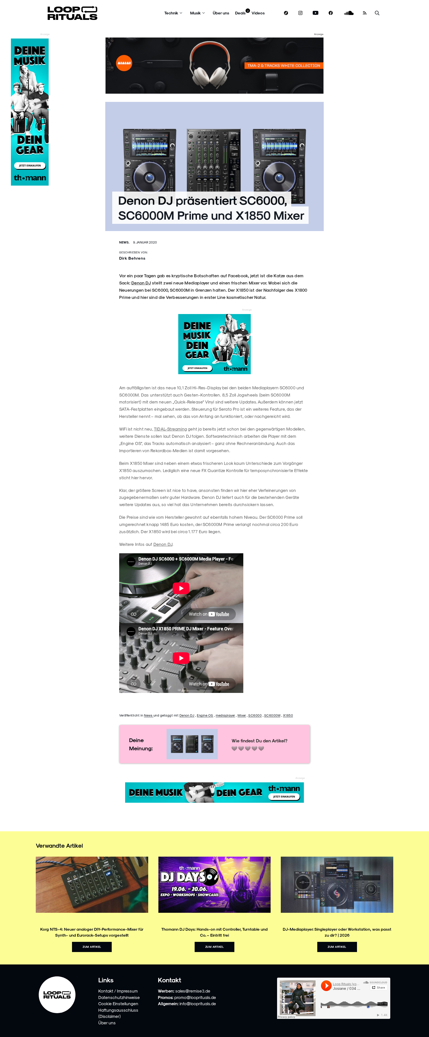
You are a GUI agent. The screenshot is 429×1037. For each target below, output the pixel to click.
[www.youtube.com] (315, 13)
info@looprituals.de (197, 1003)
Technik (171, 12)
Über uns (221, 12)
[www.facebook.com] (330, 13)
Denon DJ (141, 282)
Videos (258, 12)
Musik (195, 12)
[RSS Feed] (364, 13)
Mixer (242, 715)
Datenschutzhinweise (119, 997)
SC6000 (255, 715)
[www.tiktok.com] (286, 12)
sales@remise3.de (192, 990)
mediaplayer (225, 715)
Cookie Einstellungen (118, 1003)
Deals (240, 12)
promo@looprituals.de (195, 997)
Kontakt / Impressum (118, 990)
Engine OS (205, 715)
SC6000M (272, 715)
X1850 (288, 715)
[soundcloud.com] (349, 13)
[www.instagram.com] (300, 13)
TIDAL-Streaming (170, 428)
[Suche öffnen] (377, 13)
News (148, 715)
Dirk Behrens (132, 258)
